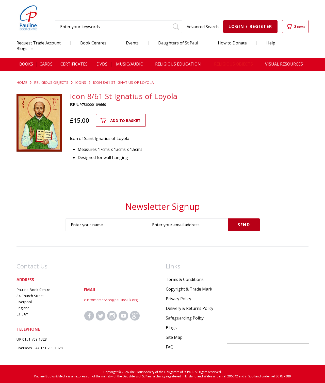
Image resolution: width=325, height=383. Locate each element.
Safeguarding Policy (185, 318)
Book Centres (93, 43)
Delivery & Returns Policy (189, 308)
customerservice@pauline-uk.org (111, 299)
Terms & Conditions (185, 279)
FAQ (169, 347)
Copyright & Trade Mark (189, 289)
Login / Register (250, 26)
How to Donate (232, 43)
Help (270, 43)
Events (132, 43)
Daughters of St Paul (178, 43)
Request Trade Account (39, 43)
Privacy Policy (178, 298)
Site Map (174, 337)
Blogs (22, 48)
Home (22, 82)
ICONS (80, 82)
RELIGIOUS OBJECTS (51, 82)
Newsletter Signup (162, 206)
